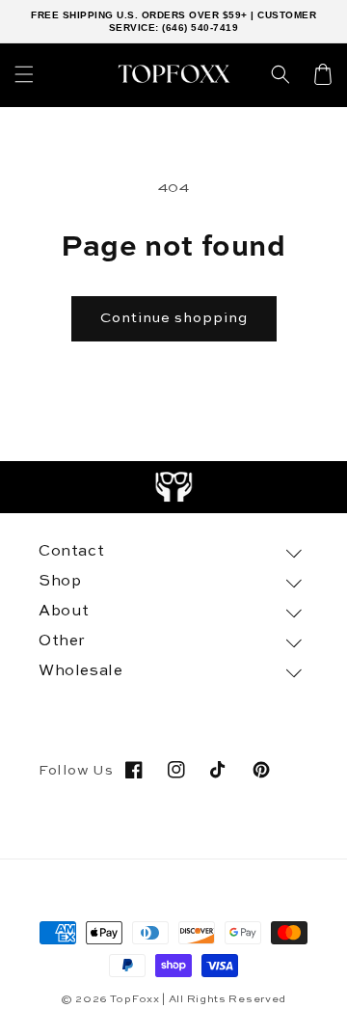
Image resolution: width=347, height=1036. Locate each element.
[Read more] (174, 487)
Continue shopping (174, 318)
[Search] (280, 74)
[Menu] (24, 74)
